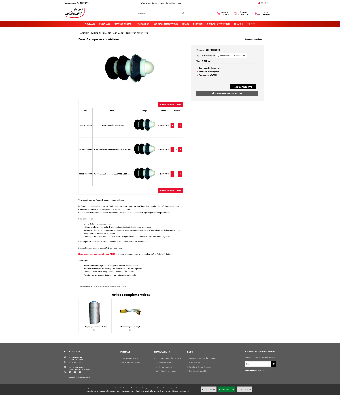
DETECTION (198, 24)
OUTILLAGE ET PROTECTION (218, 24)
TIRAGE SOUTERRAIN (123, 24)
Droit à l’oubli (194, 362)
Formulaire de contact (130, 362)
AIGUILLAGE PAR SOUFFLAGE (136, 33)
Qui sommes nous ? (130, 358)
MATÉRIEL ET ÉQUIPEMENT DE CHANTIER (95, 33)
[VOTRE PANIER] (261, 13)
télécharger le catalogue (243, 13)
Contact (251, 24)
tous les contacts (225, 13)
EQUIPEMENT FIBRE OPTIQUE (166, 24)
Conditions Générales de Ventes (169, 358)
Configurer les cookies (198, 371)
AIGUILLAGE (90, 24)
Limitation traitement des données (202, 358)
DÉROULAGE (104, 24)
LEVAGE (185, 24)
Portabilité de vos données (200, 366)
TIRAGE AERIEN (143, 24)
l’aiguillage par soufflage (133, 206)
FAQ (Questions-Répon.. (166, 371)
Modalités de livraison (165, 362)
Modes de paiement (164, 366)
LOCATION (238, 24)
